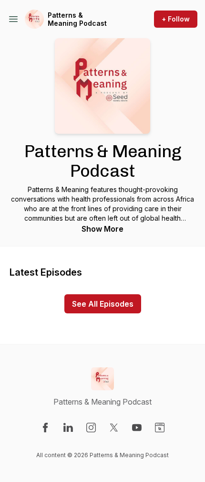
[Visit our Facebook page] (45, 427)
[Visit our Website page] (159, 427)
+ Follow (176, 19)
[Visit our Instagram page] (91, 427)
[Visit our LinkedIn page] (68, 427)
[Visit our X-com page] (114, 427)
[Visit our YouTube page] (137, 427)
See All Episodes (102, 304)
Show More (102, 229)
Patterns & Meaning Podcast (77, 19)
